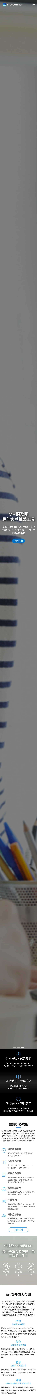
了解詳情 (18, 543)
